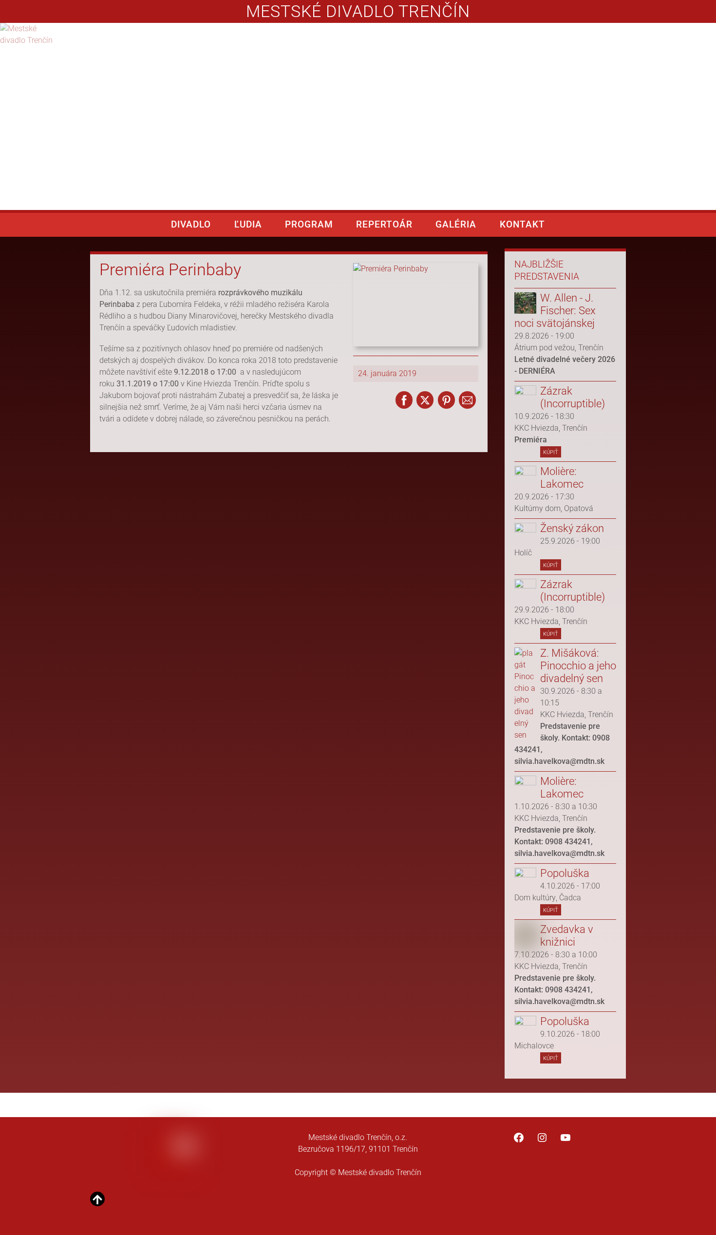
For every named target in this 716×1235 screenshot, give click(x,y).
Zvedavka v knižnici (566, 935)
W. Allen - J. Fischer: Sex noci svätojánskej (554, 310)
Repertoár (384, 224)
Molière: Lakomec (562, 477)
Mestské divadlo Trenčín (358, 11)
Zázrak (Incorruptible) (572, 397)
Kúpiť (550, 451)
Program (309, 224)
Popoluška (564, 873)
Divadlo (191, 224)
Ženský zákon (572, 528)
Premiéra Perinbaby (170, 269)
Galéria (455, 224)
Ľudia (248, 224)
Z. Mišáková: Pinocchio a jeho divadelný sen (578, 665)
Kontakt (522, 224)
